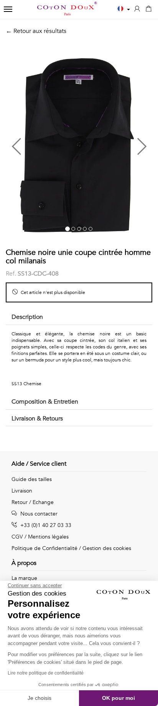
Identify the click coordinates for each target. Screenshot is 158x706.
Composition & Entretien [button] (45, 401)
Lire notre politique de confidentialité (46, 673)
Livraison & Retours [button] (37, 418)
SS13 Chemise (26, 384)
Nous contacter (38, 513)
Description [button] (27, 317)
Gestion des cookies (106, 548)
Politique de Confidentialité (44, 548)
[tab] (79, 317)
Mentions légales (48, 536)
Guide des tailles (32, 479)
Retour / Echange (33, 502)
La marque (24, 578)
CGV (17, 536)
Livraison (22, 490)
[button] (42, 143)
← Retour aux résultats (36, 31)
